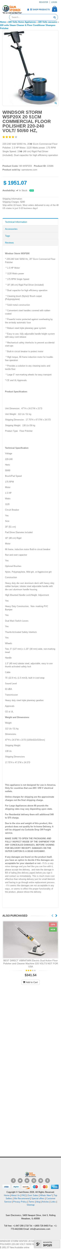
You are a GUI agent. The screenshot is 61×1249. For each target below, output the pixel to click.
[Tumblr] (47, 1180)
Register (43, 2)
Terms (32, 1202)
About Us (15, 1195)
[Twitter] (20, 1180)
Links (53, 1202)
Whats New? (46, 1195)
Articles (45, 1202)
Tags (7, 235)
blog (38, 1202)
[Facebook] (13, 1180)
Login (54, 2)
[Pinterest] (40, 1180)
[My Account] (28, 9)
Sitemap (30, 1205)
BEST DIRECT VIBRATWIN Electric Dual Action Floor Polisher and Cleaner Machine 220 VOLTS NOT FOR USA (30, 963)
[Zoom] (56, 103)
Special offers (37, 1198)
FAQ (24, 1195)
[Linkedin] (27, 1180)
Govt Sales (33, 1195)
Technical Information (16, 222)
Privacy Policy (20, 1202)
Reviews (9, 242)
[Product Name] (30, 939)
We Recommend (22, 1198)
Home (6, 1195)
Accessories (11, 229)
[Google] (33, 1180)
